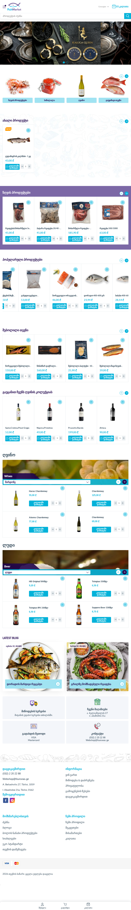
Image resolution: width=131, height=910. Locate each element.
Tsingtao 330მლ (99, 581)
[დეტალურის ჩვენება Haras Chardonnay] (15, 498)
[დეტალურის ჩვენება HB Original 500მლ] (15, 588)
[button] (64, 62)
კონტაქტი (97, 733)
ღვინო (49, 100)
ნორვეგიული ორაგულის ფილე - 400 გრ (64, 296)
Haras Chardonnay (38, 491)
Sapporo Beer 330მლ (102, 607)
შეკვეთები (72, 827)
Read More (58, 684)
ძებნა (127, 16)
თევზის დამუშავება (14, 849)
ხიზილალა (17, 100)
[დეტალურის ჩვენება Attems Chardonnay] (15, 524)
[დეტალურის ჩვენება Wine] (50, 86)
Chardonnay (98, 491)
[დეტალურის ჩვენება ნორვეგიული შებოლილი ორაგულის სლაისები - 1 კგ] (18, 350)
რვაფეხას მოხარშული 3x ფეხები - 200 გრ (17, 229)
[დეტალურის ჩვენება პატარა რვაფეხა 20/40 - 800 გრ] (50, 212)
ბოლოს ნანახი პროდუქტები (20, 833)
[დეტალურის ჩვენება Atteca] (113, 412)
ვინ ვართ (71, 774)
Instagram (12, 800)
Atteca (103, 428)
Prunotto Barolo (75, 428)
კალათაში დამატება (14, 167)
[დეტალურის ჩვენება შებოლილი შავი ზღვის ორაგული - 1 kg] (113, 350)
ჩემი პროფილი (75, 822)
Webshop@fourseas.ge (97, 740)
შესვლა (42, 908)
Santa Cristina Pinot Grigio (17, 428)
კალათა (71, 838)
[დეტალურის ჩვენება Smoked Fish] (114, 86)
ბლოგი (7, 827)
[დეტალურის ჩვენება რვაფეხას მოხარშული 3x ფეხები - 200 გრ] (18, 212)
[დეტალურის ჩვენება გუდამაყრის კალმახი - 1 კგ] (18, 140)
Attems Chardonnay (39, 517)
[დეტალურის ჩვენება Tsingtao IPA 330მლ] (15, 614)
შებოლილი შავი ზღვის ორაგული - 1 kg (110, 367)
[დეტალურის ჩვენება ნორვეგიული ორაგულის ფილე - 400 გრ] (65, 279)
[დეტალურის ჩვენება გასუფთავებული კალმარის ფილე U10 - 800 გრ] (34, 279)
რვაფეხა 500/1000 (109, 228)
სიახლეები (9, 838)
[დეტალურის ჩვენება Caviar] (18, 86)
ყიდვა (28, 130)
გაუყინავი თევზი (81, 100)
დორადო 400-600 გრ (94, 295)
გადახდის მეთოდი (33, 733)
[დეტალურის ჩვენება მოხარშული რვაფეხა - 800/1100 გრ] (81, 212)
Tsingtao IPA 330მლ (38, 608)
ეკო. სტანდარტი (13, 843)
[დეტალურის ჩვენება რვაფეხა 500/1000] (113, 212)
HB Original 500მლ (38, 581)
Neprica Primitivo (45, 428)
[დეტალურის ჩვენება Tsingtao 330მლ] (78, 588)
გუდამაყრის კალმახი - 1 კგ (18, 156)
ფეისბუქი (5, 800)
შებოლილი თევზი (113, 100)
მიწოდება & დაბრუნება (80, 780)
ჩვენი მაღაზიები (97, 709)
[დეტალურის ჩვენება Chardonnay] (78, 498)
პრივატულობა (75, 785)
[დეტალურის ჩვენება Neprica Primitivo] (50, 412)
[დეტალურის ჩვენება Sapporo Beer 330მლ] (78, 614)
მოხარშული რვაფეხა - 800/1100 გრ (79, 229)
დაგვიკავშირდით (77, 796)
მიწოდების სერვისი (33, 711)
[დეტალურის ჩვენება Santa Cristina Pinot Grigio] (18, 412)
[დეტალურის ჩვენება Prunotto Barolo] (81, 412)
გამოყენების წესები (78, 791)
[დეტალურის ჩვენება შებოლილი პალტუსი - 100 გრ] (81, 350)
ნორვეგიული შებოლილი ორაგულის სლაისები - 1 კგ (18, 367)
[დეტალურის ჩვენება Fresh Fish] (82, 86)
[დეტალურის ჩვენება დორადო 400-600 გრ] (97, 279)
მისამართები (74, 833)
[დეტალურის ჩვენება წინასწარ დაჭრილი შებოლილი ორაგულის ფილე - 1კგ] (50, 350)
